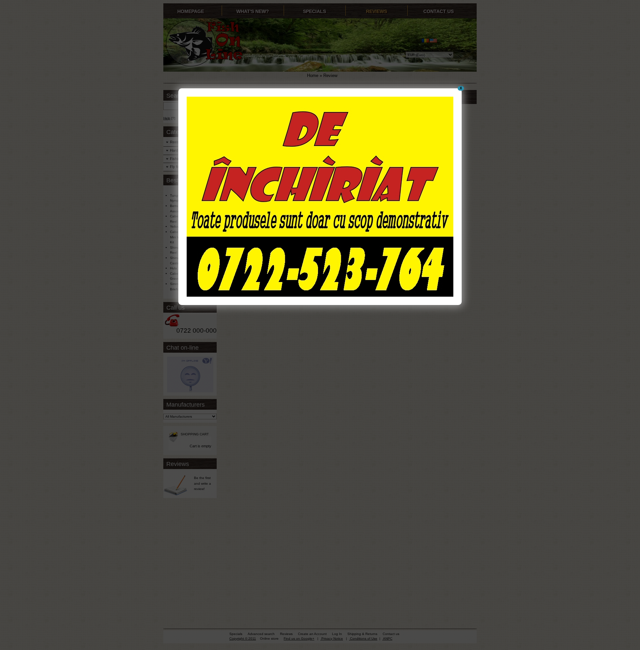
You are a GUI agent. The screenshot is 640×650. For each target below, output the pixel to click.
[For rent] (320, 295)
